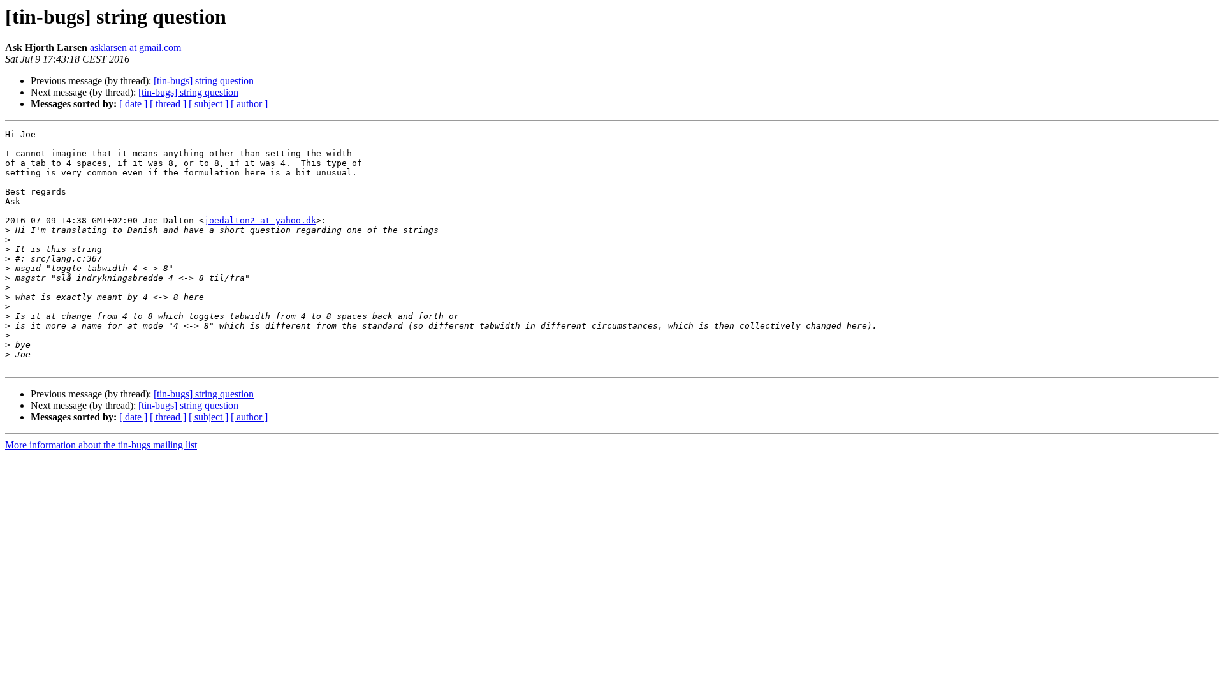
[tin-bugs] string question (204, 80)
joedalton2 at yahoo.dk (260, 220)
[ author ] (249, 103)
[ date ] (133, 103)
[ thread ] (168, 103)
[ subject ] (208, 103)
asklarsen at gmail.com (135, 47)
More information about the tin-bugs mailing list (101, 445)
